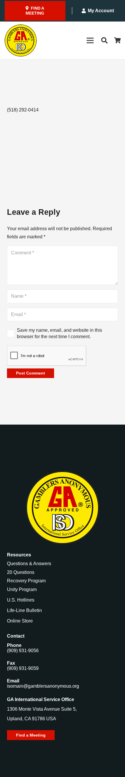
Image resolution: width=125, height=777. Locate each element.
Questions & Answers (29, 563)
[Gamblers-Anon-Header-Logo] (21, 40)
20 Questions (20, 572)
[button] (104, 40)
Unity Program (22, 589)
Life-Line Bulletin (24, 610)
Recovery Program (26, 580)
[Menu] (90, 40)
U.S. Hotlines (20, 599)
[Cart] (117, 40)
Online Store (20, 620)
